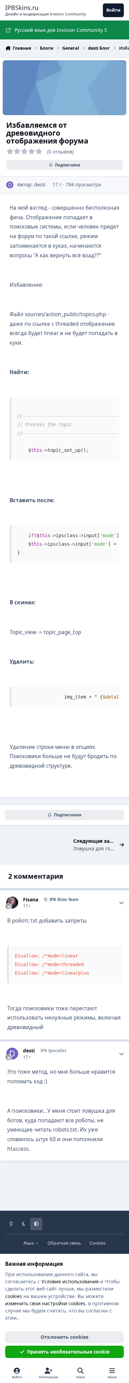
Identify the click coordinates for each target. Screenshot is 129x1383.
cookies (13, 1296)
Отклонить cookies (64, 1337)
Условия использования (70, 1281)
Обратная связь (64, 1243)
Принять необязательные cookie (68, 1351)
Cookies (97, 1243)
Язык (29, 1243)
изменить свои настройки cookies (45, 1303)
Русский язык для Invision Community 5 (60, 30)
